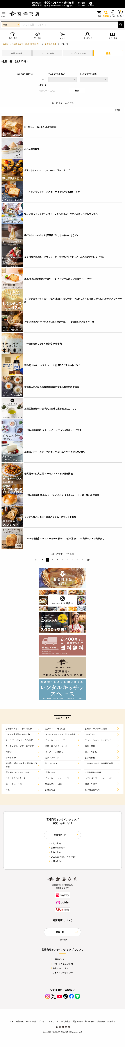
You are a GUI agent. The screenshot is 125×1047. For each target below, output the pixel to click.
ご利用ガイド (59, 959)
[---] (62, 79)
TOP (11, 1021)
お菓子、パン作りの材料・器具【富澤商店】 (21, 44)
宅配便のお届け (58, 847)
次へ (88, 560)
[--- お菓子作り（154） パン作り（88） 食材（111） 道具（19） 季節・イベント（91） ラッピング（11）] (31, 79)
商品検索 (20, 1021)
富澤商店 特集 (50, 44)
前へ (36, 560)
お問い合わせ (57, 861)
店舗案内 (101, 1021)
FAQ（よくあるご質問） (64, 963)
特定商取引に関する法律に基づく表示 (78, 1021)
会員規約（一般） (61, 968)
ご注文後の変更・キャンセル (64, 856)
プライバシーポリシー (63, 972)
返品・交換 (56, 852)
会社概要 (64, 939)
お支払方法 (56, 843)
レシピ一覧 (31, 1021)
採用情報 (111, 1021)
